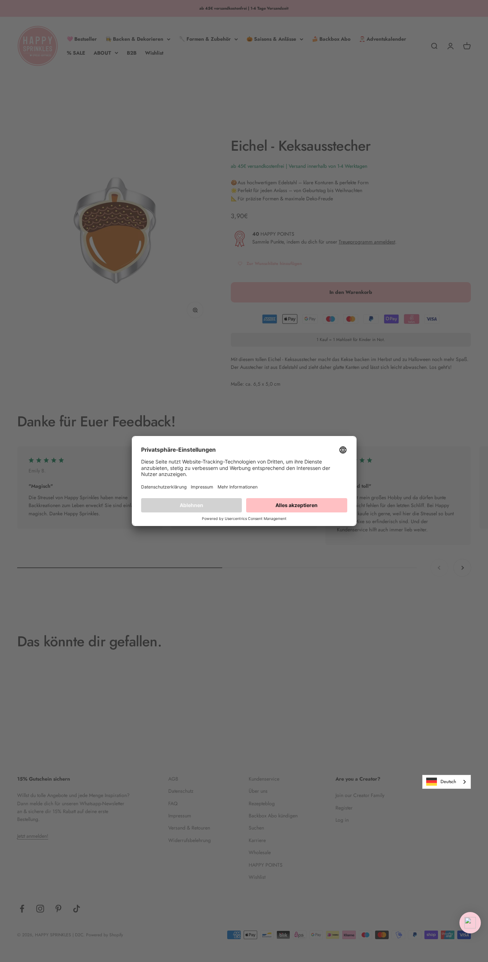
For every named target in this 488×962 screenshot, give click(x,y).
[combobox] (446, 782)
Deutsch (448, 781)
